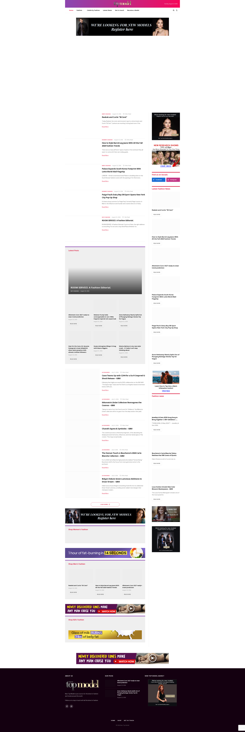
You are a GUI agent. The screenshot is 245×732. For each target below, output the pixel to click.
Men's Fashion (72, 80)
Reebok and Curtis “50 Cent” (85, 84)
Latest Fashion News (161, 189)
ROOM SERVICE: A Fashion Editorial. (118, 220)
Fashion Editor (71, 88)
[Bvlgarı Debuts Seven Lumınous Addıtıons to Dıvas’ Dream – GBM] (82, 485)
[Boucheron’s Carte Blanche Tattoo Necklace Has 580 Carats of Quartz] (166, 443)
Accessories (106, 372)
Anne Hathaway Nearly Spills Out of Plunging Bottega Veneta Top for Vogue (130, 317)
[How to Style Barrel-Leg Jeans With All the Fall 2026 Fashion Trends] (82, 151)
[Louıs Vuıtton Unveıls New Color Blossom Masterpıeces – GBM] (166, 476)
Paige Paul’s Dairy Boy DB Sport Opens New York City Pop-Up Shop (123, 196)
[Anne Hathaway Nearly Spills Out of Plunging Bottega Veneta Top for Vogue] (130, 305)
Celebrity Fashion (93, 10)
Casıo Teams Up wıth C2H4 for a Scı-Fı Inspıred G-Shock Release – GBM (123, 377)
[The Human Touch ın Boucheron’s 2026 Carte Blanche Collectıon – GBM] (82, 459)
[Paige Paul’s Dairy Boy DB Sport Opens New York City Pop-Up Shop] (82, 203)
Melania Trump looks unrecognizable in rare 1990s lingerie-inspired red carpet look (105, 317)
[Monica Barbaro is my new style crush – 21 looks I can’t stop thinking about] (130, 337)
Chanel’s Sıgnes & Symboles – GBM (117, 428)
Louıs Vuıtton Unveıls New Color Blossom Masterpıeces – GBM (163, 488)
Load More (104, 504)
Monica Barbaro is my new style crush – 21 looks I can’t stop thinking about (130, 348)
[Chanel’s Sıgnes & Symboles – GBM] (82, 433)
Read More (105, 127)
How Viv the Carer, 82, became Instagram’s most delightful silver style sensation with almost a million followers (78, 349)
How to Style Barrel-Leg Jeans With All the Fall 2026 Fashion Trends (157, 57)
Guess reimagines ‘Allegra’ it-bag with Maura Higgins (105, 347)
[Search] (174, 10)
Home (71, 10)
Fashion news (158, 396)
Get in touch (119, 10)
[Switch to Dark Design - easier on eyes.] (177, 10)
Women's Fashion (150, 50)
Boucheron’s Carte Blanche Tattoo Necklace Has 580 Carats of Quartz (164, 454)
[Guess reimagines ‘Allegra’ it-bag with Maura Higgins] (105, 337)
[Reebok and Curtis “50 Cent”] (103, 66)
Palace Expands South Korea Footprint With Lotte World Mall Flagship (159, 108)
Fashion (79, 10)
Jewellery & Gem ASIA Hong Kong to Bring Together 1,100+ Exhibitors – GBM (165, 418)
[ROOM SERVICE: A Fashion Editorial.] (82, 229)
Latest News (107, 10)
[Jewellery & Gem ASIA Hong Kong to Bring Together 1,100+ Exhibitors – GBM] (166, 407)
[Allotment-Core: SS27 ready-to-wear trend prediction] (161, 79)
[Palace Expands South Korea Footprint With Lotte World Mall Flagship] (82, 177)
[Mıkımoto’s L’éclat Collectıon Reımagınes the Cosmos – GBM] (82, 407)
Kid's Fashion (106, 217)
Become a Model (133, 10)
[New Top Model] (122, 4)
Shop (119, 720)
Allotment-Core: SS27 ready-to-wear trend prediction (158, 83)
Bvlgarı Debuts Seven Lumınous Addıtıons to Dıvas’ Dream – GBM (122, 480)
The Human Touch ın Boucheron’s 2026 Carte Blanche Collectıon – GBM (121, 454)
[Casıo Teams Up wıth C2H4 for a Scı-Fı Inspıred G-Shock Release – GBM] (82, 381)
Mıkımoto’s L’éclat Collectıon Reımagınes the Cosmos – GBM (122, 404)
